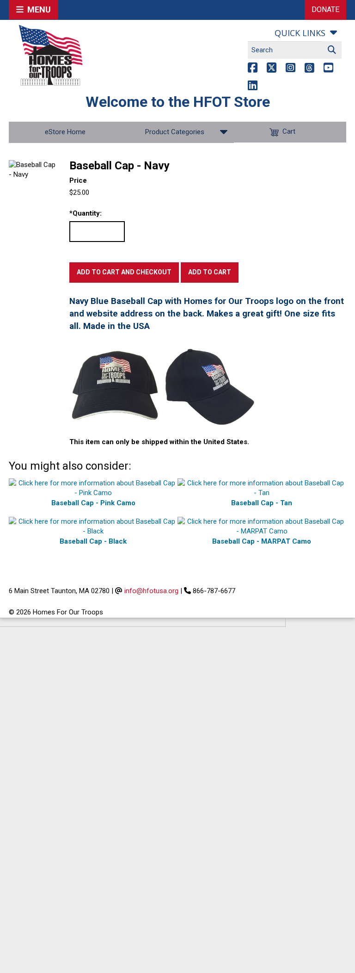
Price (78, 180)
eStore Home (65, 132)
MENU (37, 9)
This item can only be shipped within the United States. (159, 442)
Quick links (300, 32)
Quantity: (85, 213)
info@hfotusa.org (151, 591)
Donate (325, 9)
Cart (288, 132)
